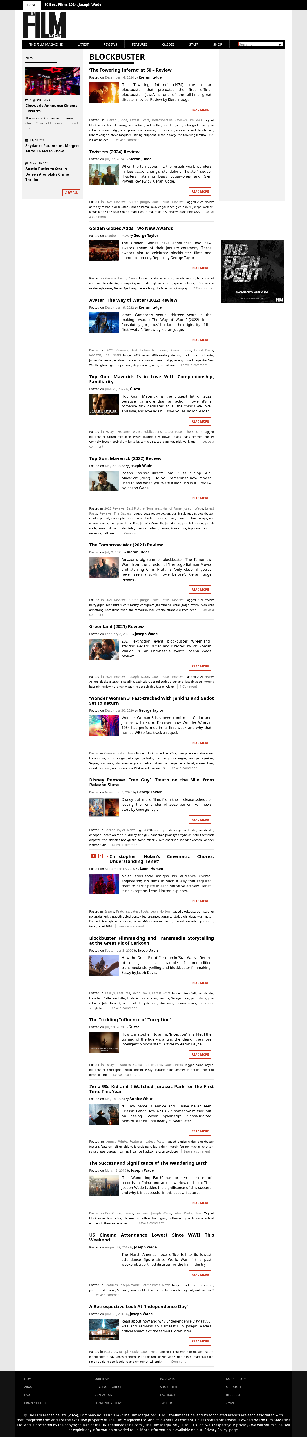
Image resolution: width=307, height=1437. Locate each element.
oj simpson (127, 130)
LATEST (83, 44)
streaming (162, 763)
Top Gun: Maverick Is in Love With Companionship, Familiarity (151, 379)
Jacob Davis (148, 950)
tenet (190, 763)
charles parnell (99, 518)
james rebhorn (126, 1357)
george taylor (130, 283)
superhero (178, 763)
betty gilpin (97, 605)
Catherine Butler (114, 998)
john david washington (197, 916)
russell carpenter (195, 360)
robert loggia (115, 1362)
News (133, 278)
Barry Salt (189, 993)
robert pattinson (202, 921)
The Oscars (112, 355)
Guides (168, 44)
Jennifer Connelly (151, 523)
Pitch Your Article (109, 1387)
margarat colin (204, 1357)
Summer (122, 1290)
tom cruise (148, 442)
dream (138, 1070)
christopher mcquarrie (126, 518)
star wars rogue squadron (134, 763)
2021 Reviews (115, 600)
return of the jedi (136, 1003)
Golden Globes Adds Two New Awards (131, 228)
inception (159, 916)
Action (165, 513)
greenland (176, 682)
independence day (101, 1357)
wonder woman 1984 (126, 768)
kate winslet (145, 360)
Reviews (110, 44)
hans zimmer (192, 437)
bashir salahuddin (184, 513)
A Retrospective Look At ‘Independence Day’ (138, 1306)
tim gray (181, 288)
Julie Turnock (111, 1003)
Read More (200, 110)
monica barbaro (147, 528)
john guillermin (195, 125)
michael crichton (202, 1146)
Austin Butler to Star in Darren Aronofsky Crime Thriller (47, 174)
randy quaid (97, 1362)
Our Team (102, 1379)
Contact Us (103, 1395)
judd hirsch (184, 1357)
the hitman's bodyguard (119, 840)
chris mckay (131, 605)
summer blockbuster (144, 1290)
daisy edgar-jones (162, 207)
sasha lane (186, 212)
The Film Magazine (46, 44)
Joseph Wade (140, 465)
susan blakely (167, 135)
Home (28, 1379)
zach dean (189, 610)
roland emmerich (137, 1362)
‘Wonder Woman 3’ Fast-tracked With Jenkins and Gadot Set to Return (151, 700)
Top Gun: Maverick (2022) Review (125, 458)
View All (71, 193)
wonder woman (99, 768)
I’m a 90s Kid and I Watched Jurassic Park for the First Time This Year (151, 1088)
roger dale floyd (146, 686)
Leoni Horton (151, 868)
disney (132, 835)
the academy (145, 288)
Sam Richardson (116, 610)
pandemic (157, 835)
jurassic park (142, 1146)
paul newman (146, 130)
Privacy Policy (35, 1403)
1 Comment (130, 533)
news (108, 288)
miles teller (132, 442)
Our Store (234, 1387)
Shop (217, 44)
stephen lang (141, 365)
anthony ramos (99, 207)
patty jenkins (204, 758)
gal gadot (127, 758)
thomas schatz (186, 1003)
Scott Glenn (166, 686)
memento (165, 921)
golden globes (184, 283)
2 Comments (202, 288)
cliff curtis (207, 355)
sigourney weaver (119, 365)
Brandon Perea (139, 207)
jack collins (154, 125)
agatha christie (186, 830)
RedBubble (234, 1395)
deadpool (95, 835)
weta (155, 365)
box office (169, 753)
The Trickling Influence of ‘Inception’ (130, 1020)
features (106, 1146)
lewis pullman (107, 528)
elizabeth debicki (121, 916)
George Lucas (180, 998)
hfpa (200, 283)
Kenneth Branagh (101, 921)
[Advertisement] (252, 120)
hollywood (176, 1218)
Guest (135, 388)
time (104, 1075)
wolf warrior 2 (204, 1290)
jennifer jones (173, 125)
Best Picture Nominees (149, 350)
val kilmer (189, 442)
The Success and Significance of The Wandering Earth (148, 1163)
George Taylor (145, 235)
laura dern (160, 1146)
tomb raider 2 (147, 840)
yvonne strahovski (168, 610)
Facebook (167, 1395)
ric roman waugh (123, 686)
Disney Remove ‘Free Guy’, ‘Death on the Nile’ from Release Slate (151, 782)
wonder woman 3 (153, 768)
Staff (193, 44)
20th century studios (166, 355)
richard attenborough (103, 1151)
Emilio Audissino (138, 998)
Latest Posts (139, 120)
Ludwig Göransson (145, 921)
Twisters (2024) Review (114, 152)
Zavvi (230, 1403)
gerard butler (159, 682)
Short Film (168, 1387)
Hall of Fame (172, 508)
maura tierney (158, 212)
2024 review (205, 202)
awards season (185, 278)
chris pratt (147, 605)
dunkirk (103, 916)
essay (136, 437)
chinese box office (137, 1218)
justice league (177, 758)
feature (148, 437)
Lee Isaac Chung (118, 212)
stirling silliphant (144, 135)
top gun (194, 528)
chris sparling (125, 682)
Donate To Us (236, 1379)
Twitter (166, 1403)
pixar (168, 835)
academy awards (161, 278)
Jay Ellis (133, 523)
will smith (156, 1362)
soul (196, 835)
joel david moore (124, 360)
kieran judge (109, 130)
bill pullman (177, 1352)
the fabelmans (165, 288)
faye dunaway (116, 125)
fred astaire (136, 125)
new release (181, 921)
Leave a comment (127, 140)
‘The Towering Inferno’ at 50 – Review (130, 70)
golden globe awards (157, 283)
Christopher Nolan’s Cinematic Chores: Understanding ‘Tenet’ (161, 858)
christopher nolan (119, 1070)
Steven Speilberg (124, 288)
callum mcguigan (119, 437)
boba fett (95, 998)
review (180, 130)
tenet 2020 (105, 926)
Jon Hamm (172, 523)
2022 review (142, 355)
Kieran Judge (150, 77)
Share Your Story (108, 1403)
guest (177, 437)
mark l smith (139, 212)
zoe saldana (167, 365)
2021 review (205, 600)
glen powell (183, 207)
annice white (187, 1142)
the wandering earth (117, 1223)
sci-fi (154, 1003)
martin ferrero (179, 1146)
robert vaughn (99, 135)
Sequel (93, 763)
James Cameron (100, 360)
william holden (99, 140)
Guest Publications (147, 431)
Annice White (141, 1098)
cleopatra (198, 753)
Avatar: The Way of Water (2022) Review (133, 300)
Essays (110, 431)
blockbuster (97, 125)
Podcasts (167, 1379)
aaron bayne (204, 1065)
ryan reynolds (182, 835)
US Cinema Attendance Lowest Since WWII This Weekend (151, 1237)
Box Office (113, 1213)
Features (139, 44)
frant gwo (159, 1218)
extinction (142, 682)
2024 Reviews (115, 202)
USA (210, 135)
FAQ (27, 1395)
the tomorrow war (141, 610)
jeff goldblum (123, 1146)
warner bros (204, 763)
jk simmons (163, 605)
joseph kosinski (203, 207)
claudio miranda (155, 518)
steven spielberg (167, 1151)
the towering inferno (192, 135)
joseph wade (193, 682)
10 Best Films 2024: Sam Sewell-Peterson (80, 4)
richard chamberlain (199, 130)
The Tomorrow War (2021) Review (126, 545)
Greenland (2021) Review (116, 626)
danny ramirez (178, 518)
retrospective (165, 130)
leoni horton (122, 921)
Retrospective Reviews (169, 120)
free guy (143, 835)
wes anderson (168, 840)
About (29, 1387)
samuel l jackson (144, 1151)
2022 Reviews (117, 350)
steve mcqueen (121, 135)
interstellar (174, 916)
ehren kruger (198, 518)
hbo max (161, 758)
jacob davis (198, 998)
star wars (106, 763)
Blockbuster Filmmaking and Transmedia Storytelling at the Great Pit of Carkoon (151, 940)
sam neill (125, 1151)
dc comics (113, 758)
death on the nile (115, 835)
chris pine (184, 753)
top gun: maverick (169, 442)
